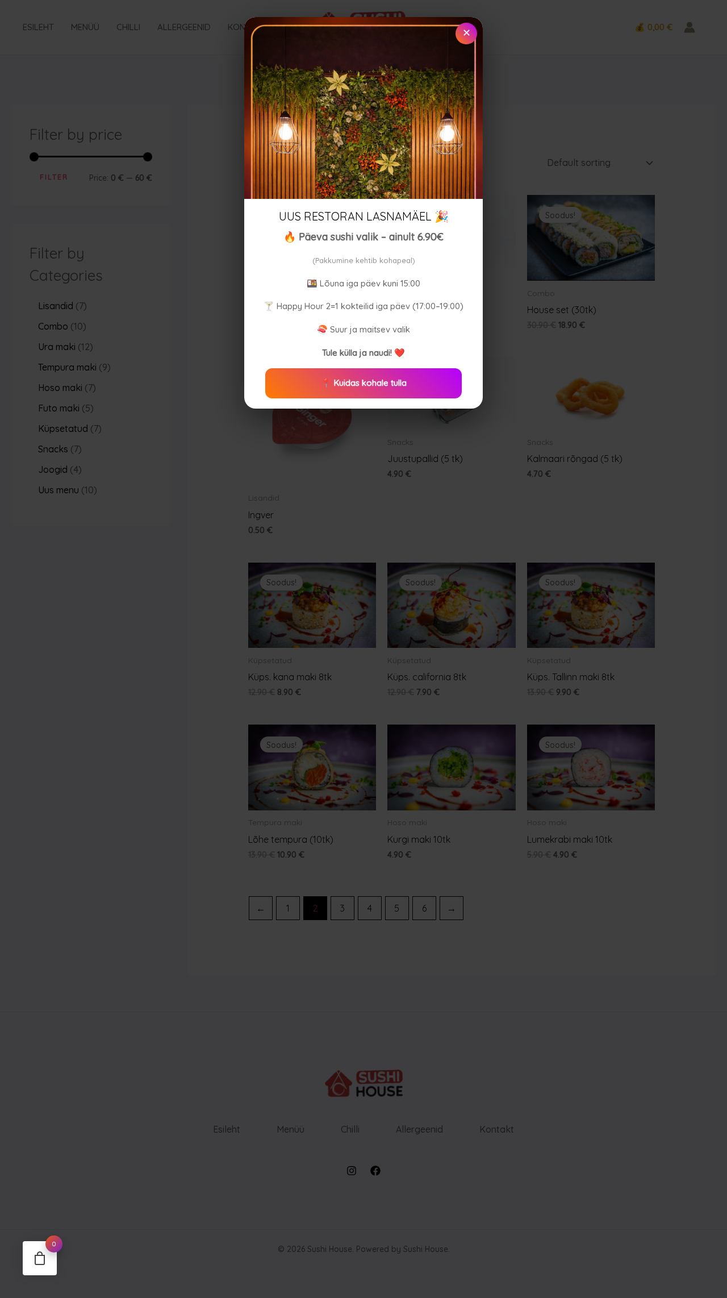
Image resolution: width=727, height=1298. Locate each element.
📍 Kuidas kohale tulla (364, 382)
